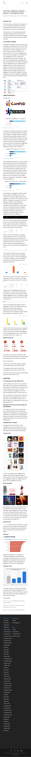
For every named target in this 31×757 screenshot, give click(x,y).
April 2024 (6, 674)
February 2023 (7, 705)
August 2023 (7, 692)
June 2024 (6, 670)
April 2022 (6, 721)
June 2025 (6, 649)
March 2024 (7, 676)
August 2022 (7, 717)
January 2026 (7, 634)
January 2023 (7, 708)
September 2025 (8, 643)
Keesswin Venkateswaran (10, 16)
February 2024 (7, 679)
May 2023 (6, 699)
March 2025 (7, 656)
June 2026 (6, 622)
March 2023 (7, 703)
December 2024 (8, 658)
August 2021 (7, 728)
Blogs (26, 16)
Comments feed (16, 634)
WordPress (15, 755)
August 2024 (7, 665)
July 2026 (6, 620)
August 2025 (7, 645)
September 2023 (8, 690)
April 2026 (6, 627)
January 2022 (7, 726)
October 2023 (7, 687)
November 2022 (8, 712)
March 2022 (7, 723)
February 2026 (7, 631)
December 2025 (8, 636)
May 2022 (6, 719)
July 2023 (6, 694)
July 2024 (6, 667)
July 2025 (6, 647)
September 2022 (8, 714)
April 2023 (6, 701)
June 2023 (6, 697)
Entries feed (15, 631)
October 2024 (7, 663)
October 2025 (7, 640)
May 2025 (6, 652)
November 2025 (8, 638)
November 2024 (8, 661)
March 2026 (7, 629)
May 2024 (6, 672)
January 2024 (7, 681)
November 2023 (8, 685)
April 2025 (6, 654)
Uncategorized (16, 622)
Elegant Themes (15, 753)
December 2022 (8, 710)
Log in (14, 629)
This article (5, 524)
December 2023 (8, 683)
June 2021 (6, 730)
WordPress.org (16, 636)
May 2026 (6, 625)
